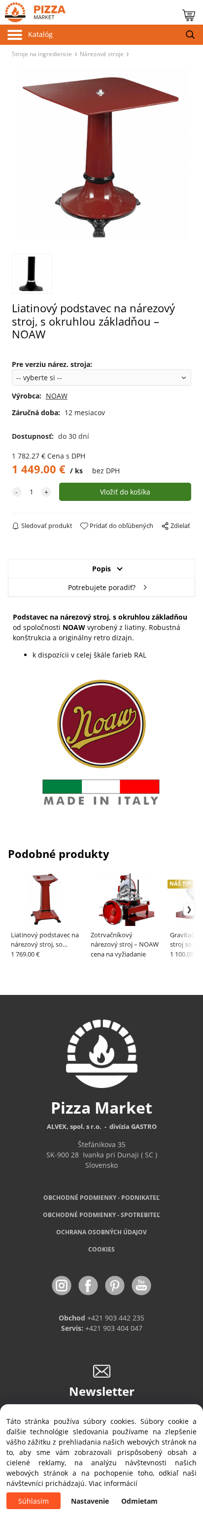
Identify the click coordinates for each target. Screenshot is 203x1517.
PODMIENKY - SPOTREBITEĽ (101, 1215)
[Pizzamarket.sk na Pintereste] (115, 1284)
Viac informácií (113, 1483)
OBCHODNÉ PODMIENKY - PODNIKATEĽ (101, 1197)
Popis (101, 568)
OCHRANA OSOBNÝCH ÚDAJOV (101, 1232)
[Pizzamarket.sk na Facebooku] (89, 1284)
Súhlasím (33, 1501)
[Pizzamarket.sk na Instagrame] (62, 1284)
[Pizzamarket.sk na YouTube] (141, 1284)
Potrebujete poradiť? (101, 587)
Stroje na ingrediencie (42, 54)
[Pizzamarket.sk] (33, 10)
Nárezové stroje (102, 54)
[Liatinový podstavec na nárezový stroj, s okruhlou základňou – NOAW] (102, 155)
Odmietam (139, 1501)
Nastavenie (90, 1501)
